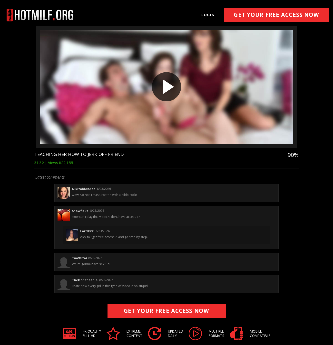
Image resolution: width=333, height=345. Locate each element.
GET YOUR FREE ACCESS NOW (276, 15)
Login (208, 14)
